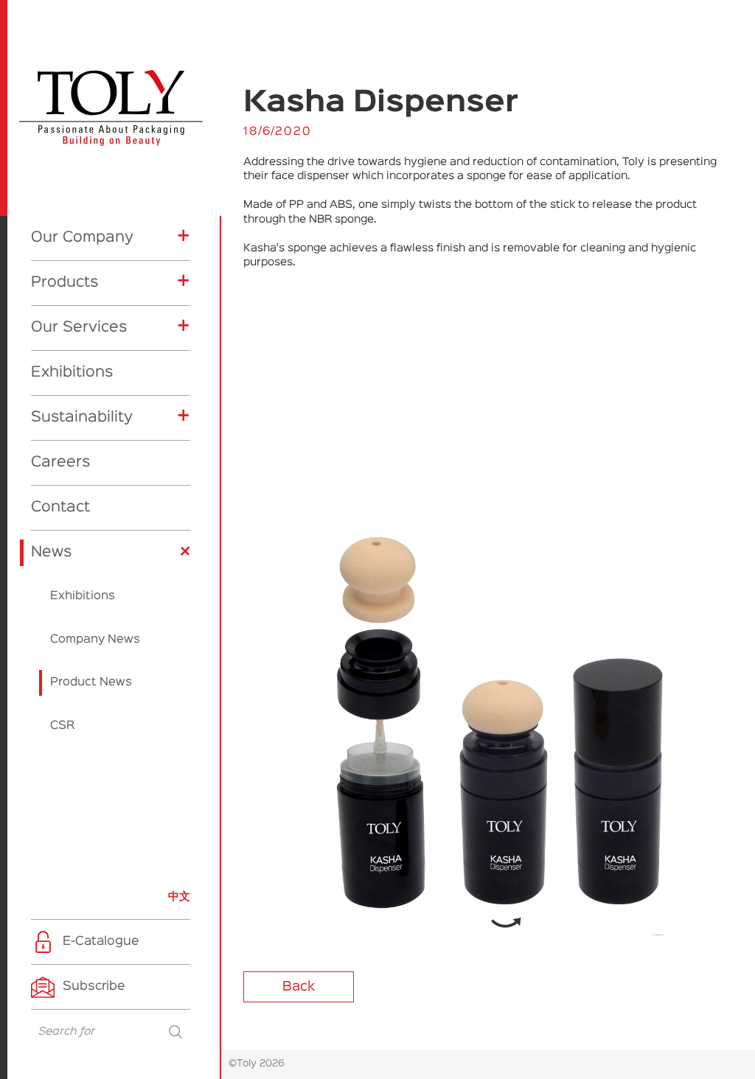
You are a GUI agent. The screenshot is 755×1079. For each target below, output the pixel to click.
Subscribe (94, 986)
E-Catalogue (101, 941)
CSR (62, 726)
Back (298, 987)
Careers (60, 462)
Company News (95, 640)
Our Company (82, 237)
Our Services (79, 327)
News (51, 552)
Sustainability (82, 417)
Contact (60, 507)
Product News (91, 682)
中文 (179, 896)
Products (64, 282)
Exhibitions (72, 372)
